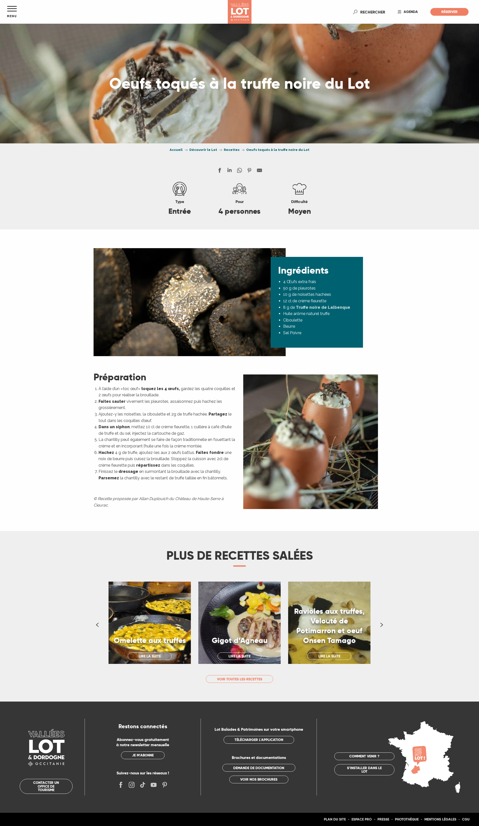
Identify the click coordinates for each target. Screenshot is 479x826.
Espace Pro (362, 819)
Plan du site (335, 819)
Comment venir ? (364, 756)
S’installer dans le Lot (364, 770)
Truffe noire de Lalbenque (323, 307)
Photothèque (407, 819)
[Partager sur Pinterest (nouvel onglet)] (249, 171)
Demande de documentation (258, 768)
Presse (383, 819)
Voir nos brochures (258, 779)
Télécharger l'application (259, 739)
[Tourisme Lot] (239, 12)
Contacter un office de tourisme (46, 786)
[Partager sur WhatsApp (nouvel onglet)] (239, 171)
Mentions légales (440, 819)
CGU (466, 819)
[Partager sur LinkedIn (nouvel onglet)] (229, 171)
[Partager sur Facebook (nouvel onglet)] (219, 171)
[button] (372, 11)
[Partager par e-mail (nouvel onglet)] (259, 171)
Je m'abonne (143, 755)
